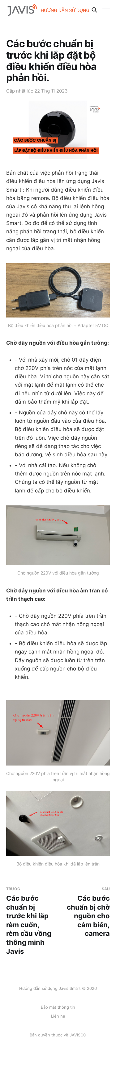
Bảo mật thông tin (58, 1007)
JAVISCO (78, 1034)
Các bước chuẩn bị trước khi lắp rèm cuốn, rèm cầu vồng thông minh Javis (28, 920)
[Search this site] (94, 10)
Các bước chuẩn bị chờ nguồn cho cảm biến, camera (88, 911)
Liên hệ (58, 1016)
